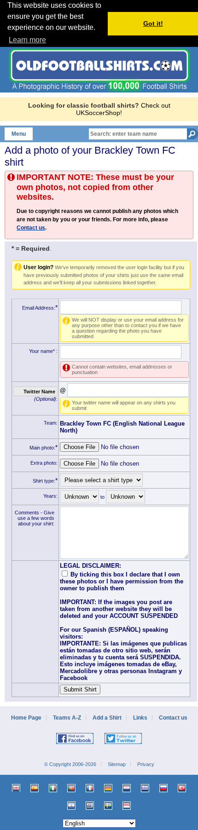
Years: (50, 496)
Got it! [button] (153, 23)
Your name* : (43, 351)
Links (140, 718)
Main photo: (42, 447)
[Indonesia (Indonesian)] (126, 805)
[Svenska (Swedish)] (108, 805)
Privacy (145, 764)
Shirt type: (44, 481)
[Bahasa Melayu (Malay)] (90, 805)
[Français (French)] (90, 788)
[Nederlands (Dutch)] (126, 788)
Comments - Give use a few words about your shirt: (34, 518)
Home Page (26, 718)
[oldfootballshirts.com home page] (99, 90)
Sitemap (117, 764)
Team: (51, 423)
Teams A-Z (67, 718)
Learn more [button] (27, 40)
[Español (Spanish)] (34, 788)
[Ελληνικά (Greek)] (145, 788)
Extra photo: (44, 463)
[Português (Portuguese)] (71, 788)
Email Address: (38, 308)
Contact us (31, 228)
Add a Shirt (107, 718)
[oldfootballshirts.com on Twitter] (123, 742)
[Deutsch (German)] (108, 788)
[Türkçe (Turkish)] (182, 788)
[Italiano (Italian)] (53, 788)
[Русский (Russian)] (163, 788)
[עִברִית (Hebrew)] (71, 805)
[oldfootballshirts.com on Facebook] (74, 742)
